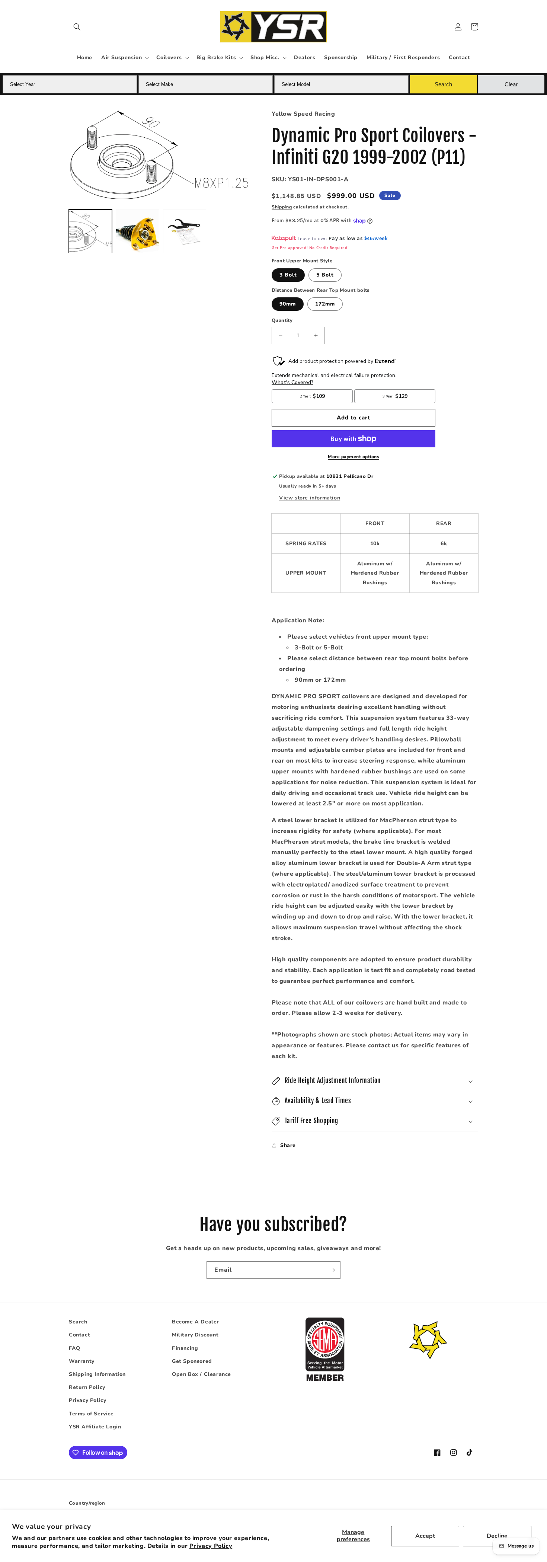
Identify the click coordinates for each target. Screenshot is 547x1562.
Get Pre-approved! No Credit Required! (310, 247)
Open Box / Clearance (201, 1374)
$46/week (376, 238)
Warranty (82, 1361)
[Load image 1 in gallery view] (90, 231)
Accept (425, 1536)
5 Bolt (325, 274)
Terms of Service (91, 1413)
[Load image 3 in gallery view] (184, 231)
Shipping (282, 207)
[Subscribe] (332, 1270)
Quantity (282, 320)
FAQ (74, 1348)
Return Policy (87, 1387)
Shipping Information (97, 1374)
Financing (185, 1348)
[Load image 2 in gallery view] (137, 231)
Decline (497, 1536)
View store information (309, 497)
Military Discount (195, 1334)
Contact (79, 1334)
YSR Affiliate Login (95, 1426)
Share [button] (288, 1145)
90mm (287, 303)
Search (78, 1321)
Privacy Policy (210, 1546)
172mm (325, 303)
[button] (77, 27)
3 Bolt (288, 274)
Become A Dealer (195, 1321)
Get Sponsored (192, 1361)
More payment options (353, 457)
